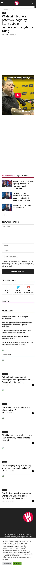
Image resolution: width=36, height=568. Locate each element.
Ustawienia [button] (7, 563)
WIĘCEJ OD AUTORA (22, 176)
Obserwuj (18, 286)
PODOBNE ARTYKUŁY (8, 176)
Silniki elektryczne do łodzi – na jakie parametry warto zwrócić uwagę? (17, 437)
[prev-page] (3, 215)
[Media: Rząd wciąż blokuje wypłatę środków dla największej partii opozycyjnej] (7, 183)
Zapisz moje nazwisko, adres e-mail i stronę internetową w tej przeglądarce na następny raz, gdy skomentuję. (18, 264)
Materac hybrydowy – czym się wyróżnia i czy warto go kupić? (16, 466)
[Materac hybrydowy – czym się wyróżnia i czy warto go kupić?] (18, 455)
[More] (29, 166)
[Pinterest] (20, 166)
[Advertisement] (18, 55)
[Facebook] (10, 166)
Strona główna (6, 9)
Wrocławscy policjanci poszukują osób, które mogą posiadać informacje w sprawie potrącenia (17, 325)
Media (14, 9)
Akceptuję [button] (17, 563)
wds (7, 34)
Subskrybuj (28, 286)
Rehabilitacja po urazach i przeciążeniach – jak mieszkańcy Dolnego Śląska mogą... (17, 379)
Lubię (7, 286)
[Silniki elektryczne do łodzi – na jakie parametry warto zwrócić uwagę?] (18, 425)
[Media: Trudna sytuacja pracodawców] (7, 207)
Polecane (5, 373)
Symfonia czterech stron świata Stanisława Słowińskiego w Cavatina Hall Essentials (16, 496)
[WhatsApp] (24, 166)
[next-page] (6, 215)
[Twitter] (15, 166)
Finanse (5, 404)
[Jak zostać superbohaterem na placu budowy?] (18, 397)
